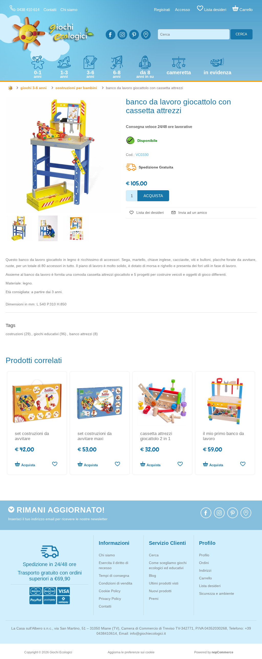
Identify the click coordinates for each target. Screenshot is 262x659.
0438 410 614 (28, 9)
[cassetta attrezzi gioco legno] (162, 401)
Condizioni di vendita (115, 583)
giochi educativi (46, 334)
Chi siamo (68, 9)
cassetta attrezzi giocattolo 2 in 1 (156, 436)
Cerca (241, 34)
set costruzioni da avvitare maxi (95, 436)
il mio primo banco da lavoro (223, 436)
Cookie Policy (110, 591)
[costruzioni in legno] (37, 401)
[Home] (10, 88)
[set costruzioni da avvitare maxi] (99, 401)
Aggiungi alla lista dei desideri (54, 464)
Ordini (204, 563)
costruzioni (14, 334)
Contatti (49, 9)
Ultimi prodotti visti (163, 583)
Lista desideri (210, 586)
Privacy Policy (110, 599)
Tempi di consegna (114, 575)
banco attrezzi (80, 334)
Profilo (204, 555)
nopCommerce (222, 652)
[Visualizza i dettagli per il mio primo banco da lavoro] (225, 401)
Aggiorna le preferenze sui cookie (131, 652)
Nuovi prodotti (160, 591)
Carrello (205, 578)
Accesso (182, 9)
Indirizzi (205, 570)
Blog (152, 575)
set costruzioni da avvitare (32, 436)
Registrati (162, 9)
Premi (153, 599)
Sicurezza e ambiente (216, 593)
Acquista (28, 465)
